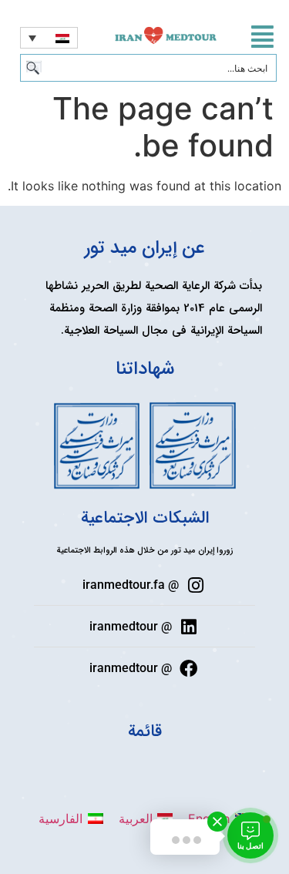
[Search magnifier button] (34, 68)
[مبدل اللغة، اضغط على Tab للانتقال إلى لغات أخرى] (49, 38)
